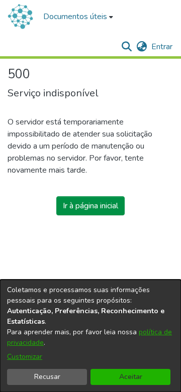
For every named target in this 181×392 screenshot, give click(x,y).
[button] (126, 47)
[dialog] (90, 336)
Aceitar (130, 376)
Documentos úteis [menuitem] (75, 16)
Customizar (24, 356)
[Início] (20, 16)
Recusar (47, 376)
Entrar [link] (162, 46)
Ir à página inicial (90, 205)
